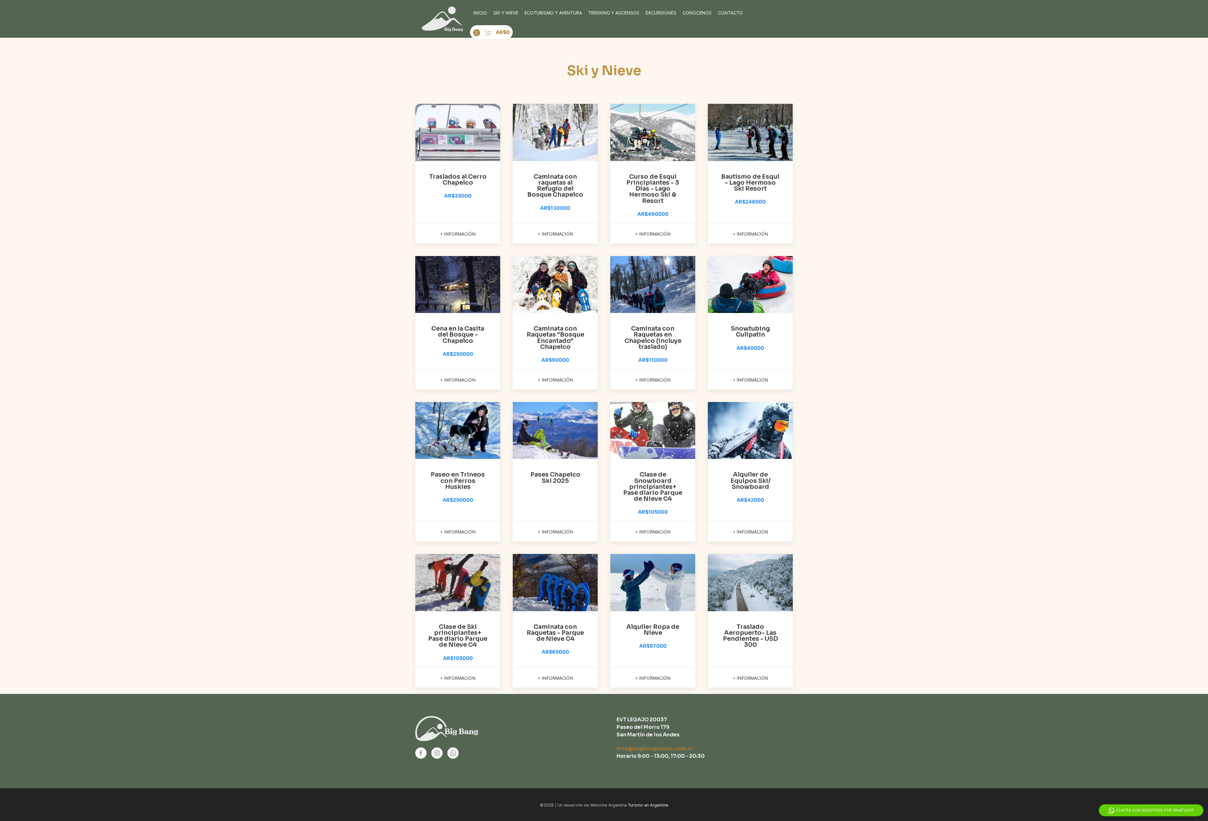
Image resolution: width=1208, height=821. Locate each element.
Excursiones (661, 12)
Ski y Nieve (505, 12)
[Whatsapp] (453, 753)
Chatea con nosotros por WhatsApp (1155, 810)
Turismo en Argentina (648, 805)
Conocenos (697, 12)
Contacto (730, 12)
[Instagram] (437, 753)
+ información (458, 234)
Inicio (480, 12)
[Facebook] (421, 753)
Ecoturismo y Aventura (553, 12)
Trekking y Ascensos (613, 12)
